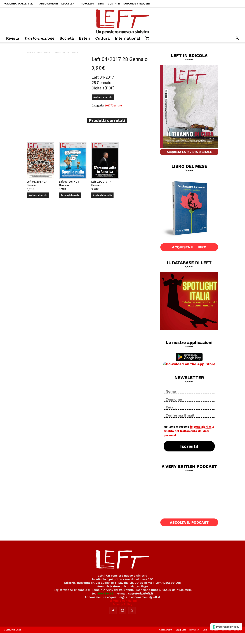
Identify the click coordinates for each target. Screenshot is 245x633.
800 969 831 (106, 593)
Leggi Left (68, 3)
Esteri (84, 38)
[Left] (122, 21)
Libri (101, 3)
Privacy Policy (122, 604)
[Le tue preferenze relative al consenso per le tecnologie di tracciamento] (226, 626)
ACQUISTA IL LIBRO (189, 247)
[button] (237, 38)
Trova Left (87, 3)
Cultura (102, 38)
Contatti (114, 3)
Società (67, 38)
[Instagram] (122, 610)
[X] (132, 610)
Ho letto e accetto (189, 431)
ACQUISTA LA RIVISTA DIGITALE (189, 152)
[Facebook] (113, 610)
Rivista (12, 38)
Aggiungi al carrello (102, 97)
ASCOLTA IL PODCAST (189, 522)
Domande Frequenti (137, 3)
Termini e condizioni (122, 600)
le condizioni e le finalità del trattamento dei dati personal (189, 431)
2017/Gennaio (43, 52)
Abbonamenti (48, 3)
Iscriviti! (189, 446)
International (127, 38)
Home (30, 52)
